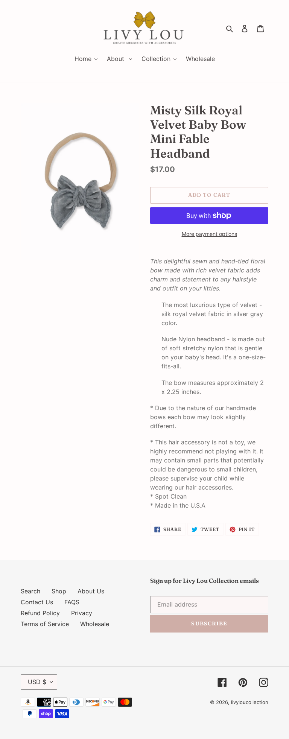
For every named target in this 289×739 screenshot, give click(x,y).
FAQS (71, 602)
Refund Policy (40, 613)
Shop (59, 591)
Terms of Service (45, 624)
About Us (91, 591)
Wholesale (94, 624)
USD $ (37, 682)
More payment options (209, 234)
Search (30, 591)
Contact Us (37, 602)
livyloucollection (249, 702)
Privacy (81, 613)
